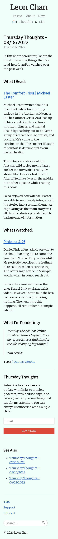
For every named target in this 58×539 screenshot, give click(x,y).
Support (9, 507)
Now (41, 16)
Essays (18, 16)
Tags (7, 501)
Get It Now (29, 431)
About (30, 16)
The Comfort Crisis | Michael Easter (27, 95)
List (41, 22)
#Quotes (18, 361)
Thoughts (26, 22)
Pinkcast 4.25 (14, 242)
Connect (9, 513)
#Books (29, 361)
